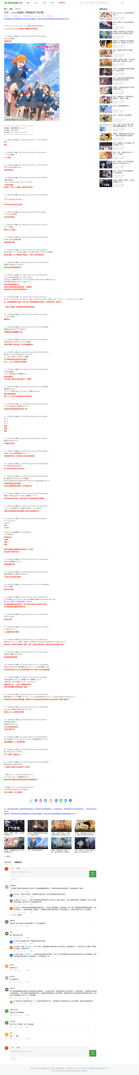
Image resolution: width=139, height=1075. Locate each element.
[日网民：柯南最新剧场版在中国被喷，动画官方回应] (106, 72)
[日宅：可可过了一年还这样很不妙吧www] (106, 16)
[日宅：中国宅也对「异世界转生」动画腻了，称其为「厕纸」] (106, 99)
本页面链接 (69, 1068)
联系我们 (85, 1071)
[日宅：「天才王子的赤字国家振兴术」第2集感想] (106, 174)
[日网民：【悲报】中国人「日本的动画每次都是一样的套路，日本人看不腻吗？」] (106, 62)
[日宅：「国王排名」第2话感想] (106, 118)
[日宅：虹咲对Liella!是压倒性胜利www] (106, 25)
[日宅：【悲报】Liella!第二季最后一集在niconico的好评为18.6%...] (106, 164)
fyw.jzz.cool (22, 128)
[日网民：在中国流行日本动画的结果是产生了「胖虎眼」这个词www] (106, 44)
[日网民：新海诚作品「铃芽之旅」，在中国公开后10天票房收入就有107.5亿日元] (106, 34)
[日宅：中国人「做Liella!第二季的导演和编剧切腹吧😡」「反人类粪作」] (106, 127)
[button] (99, 2)
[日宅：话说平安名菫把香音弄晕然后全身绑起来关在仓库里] (106, 81)
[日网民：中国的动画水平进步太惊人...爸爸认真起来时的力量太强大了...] (106, 137)
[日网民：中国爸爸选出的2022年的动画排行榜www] (106, 90)
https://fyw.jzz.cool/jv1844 (18, 132)
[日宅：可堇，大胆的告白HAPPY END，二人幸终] (106, 155)
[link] (5, 9)
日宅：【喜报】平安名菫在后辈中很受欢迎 (20, 307)
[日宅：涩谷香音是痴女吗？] (106, 109)
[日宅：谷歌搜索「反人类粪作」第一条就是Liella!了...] (106, 146)
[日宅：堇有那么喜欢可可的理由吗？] (106, 53)
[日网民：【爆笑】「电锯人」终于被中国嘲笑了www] (106, 183)
